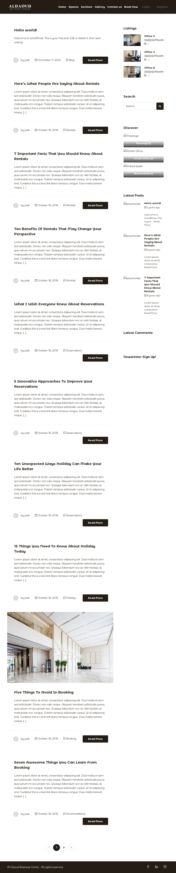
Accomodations (75, 813)
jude (27, 60)
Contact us (114, 6)
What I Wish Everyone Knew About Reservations (59, 304)
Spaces (74, 6)
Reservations (74, 350)
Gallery (100, 6)
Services (86, 6)
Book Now (131, 6)
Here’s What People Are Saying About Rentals (57, 84)
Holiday (71, 597)
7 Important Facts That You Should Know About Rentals (152, 284)
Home (62, 6)
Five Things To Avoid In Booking (44, 692)
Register (162, 6)
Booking (71, 738)
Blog (72, 60)
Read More (95, 60)
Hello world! (25, 30)
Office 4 (149, 52)
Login (146, 6)
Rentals (70, 130)
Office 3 (149, 36)
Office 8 (149, 67)
